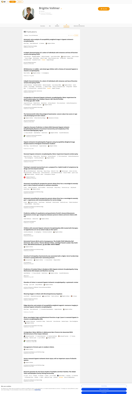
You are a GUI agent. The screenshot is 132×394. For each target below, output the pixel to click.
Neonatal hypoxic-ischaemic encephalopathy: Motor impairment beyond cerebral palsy (51, 154)
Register (20, 1)
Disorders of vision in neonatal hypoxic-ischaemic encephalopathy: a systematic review (51, 282)
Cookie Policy (38, 389)
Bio (50, 26)
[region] (66, 388)
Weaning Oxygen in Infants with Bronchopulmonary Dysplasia (43, 294)
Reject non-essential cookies (104, 389)
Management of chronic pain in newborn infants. (39, 347)
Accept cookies (104, 392)
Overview (42, 26)
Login (12, 1)
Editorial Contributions (79, 25)
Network (57, 25)
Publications (66, 25)
